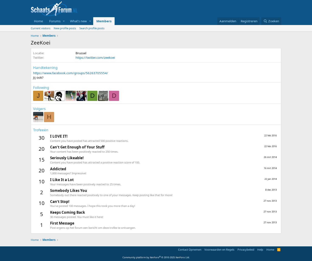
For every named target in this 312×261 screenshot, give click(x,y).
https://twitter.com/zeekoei (95, 57)
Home (38, 21)
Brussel (81, 53)
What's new (78, 21)
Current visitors (40, 28)
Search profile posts (91, 28)
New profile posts (65, 28)
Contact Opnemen (189, 249)
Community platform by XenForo (156, 257)
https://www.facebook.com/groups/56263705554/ (70, 73)
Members (103, 21)
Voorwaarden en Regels (219, 249)
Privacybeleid (246, 249)
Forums (54, 21)
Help (260, 249)
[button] (64, 21)
